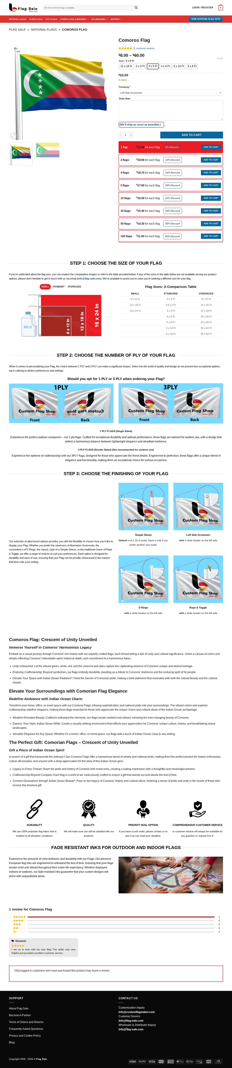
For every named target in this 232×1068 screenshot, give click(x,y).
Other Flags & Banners (73, 19)
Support (115, 19)
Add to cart (192, 135)
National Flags (17, 19)
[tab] (45, 286)
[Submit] (136, 8)
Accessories (98, 19)
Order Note (124, 98)
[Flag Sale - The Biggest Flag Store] (23, 7)
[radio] (126, 66)
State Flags (35, 19)
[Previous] (15, 87)
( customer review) (143, 48)
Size (121, 61)
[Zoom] (13, 136)
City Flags (51, 19)
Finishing (124, 87)
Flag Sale (17, 29)
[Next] (107, 87)
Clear (220, 58)
